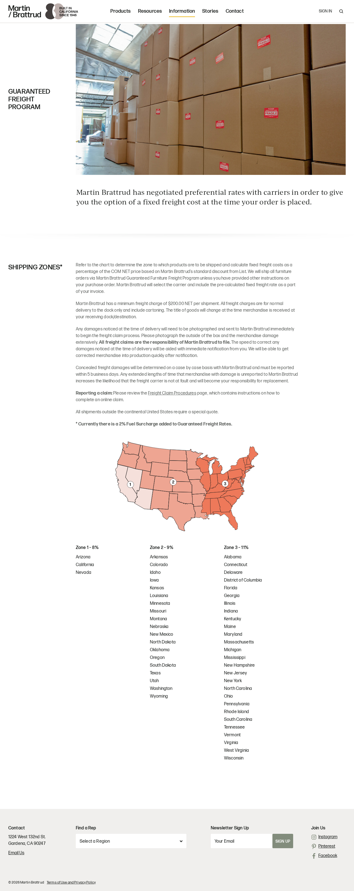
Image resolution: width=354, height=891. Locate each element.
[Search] (341, 11)
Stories (210, 11)
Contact (235, 11)
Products (120, 11)
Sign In (325, 11)
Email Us (16, 853)
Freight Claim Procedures (172, 393)
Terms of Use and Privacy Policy (71, 882)
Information (182, 11)
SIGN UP (282, 841)
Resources (150, 11)
